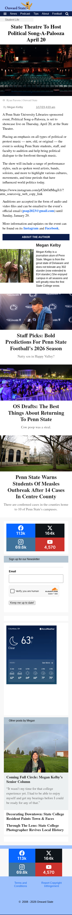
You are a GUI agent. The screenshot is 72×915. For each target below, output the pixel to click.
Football (57, 13)
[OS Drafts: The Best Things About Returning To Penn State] (36, 399)
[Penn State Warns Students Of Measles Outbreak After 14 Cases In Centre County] (36, 470)
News (13, 13)
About (45, 13)
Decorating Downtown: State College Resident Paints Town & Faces (35, 816)
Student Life (12, 19)
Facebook (52, 228)
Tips (36, 13)
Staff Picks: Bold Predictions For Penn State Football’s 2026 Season (36, 341)
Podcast (25, 13)
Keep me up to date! (22, 602)
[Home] (18, 8)
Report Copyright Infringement (51, 884)
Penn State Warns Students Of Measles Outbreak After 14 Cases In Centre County (36, 486)
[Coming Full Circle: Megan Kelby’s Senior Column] (36, 773)
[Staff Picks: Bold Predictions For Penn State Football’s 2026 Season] (36, 328)
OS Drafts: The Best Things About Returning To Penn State (36, 412)
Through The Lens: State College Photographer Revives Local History (35, 827)
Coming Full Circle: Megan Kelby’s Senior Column (34, 779)
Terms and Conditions (20, 884)
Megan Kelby (15, 107)
